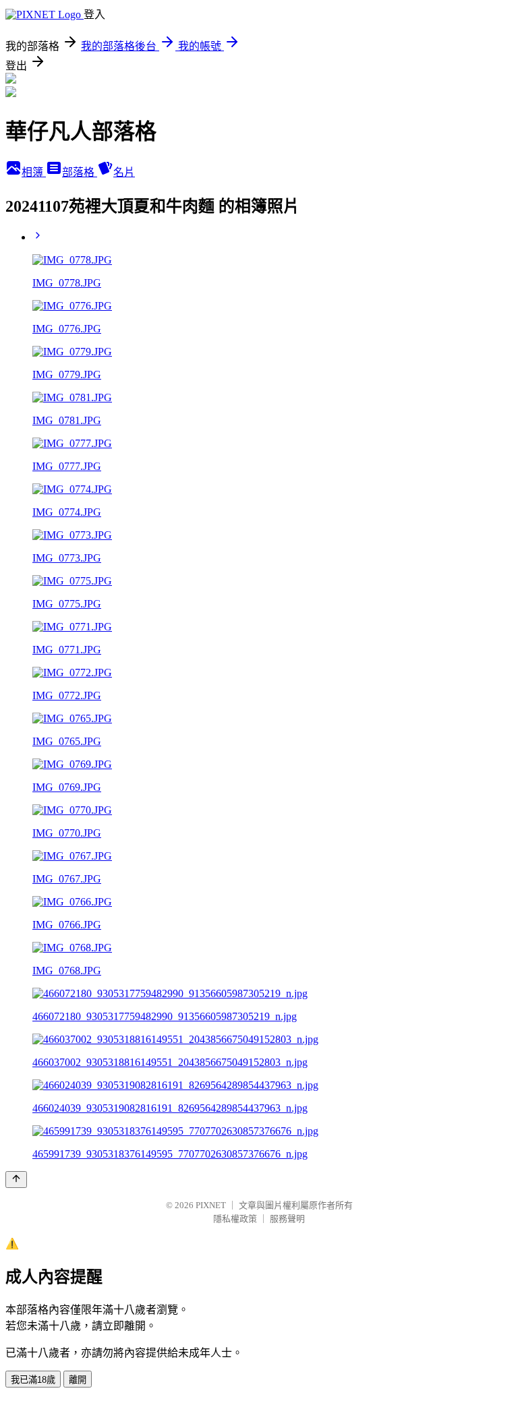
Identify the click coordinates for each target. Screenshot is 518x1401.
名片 (124, 172)
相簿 (34, 172)
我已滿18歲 (33, 1380)
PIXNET (211, 1205)
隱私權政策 (235, 1219)
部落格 (79, 172)
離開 (77, 1380)
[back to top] (16, 1179)
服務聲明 (287, 1219)
